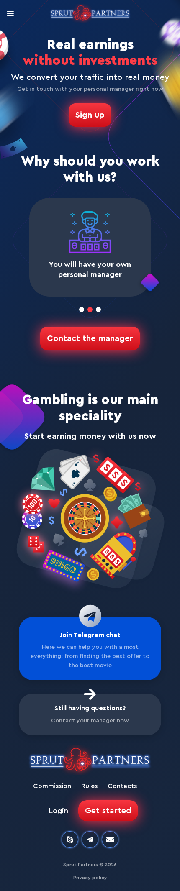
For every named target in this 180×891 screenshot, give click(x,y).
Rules (89, 786)
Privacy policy (90, 877)
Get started (108, 811)
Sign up (90, 115)
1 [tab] (83, 311)
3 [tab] (100, 311)
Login (58, 810)
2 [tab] (91, 311)
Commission (52, 786)
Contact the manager (90, 338)
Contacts (122, 786)
